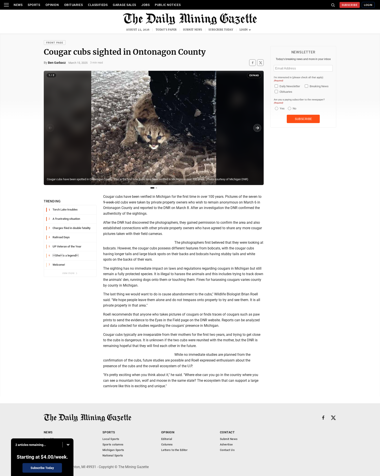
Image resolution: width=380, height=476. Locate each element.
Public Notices (168, 5)
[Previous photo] (50, 128)
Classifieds (98, 5)
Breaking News (319, 86)
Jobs (145, 5)
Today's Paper (166, 29)
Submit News (192, 29)
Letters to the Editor (174, 450)
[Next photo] (257, 128)
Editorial (166, 439)
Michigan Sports (113, 450)
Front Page (54, 42)
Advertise (226, 444)
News (18, 5)
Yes (281, 108)
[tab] (152, 188)
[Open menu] (6, 5)
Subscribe (350, 5)
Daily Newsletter (290, 86)
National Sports (112, 455)
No (294, 108)
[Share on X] (260, 62)
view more (68, 273)
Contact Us (227, 450)
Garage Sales (124, 5)
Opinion (52, 5)
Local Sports (110, 439)
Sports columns (112, 444)
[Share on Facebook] (252, 62)
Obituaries (73, 5)
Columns (167, 444)
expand (254, 75)
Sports (34, 5)
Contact (227, 432)
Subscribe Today (220, 29)
